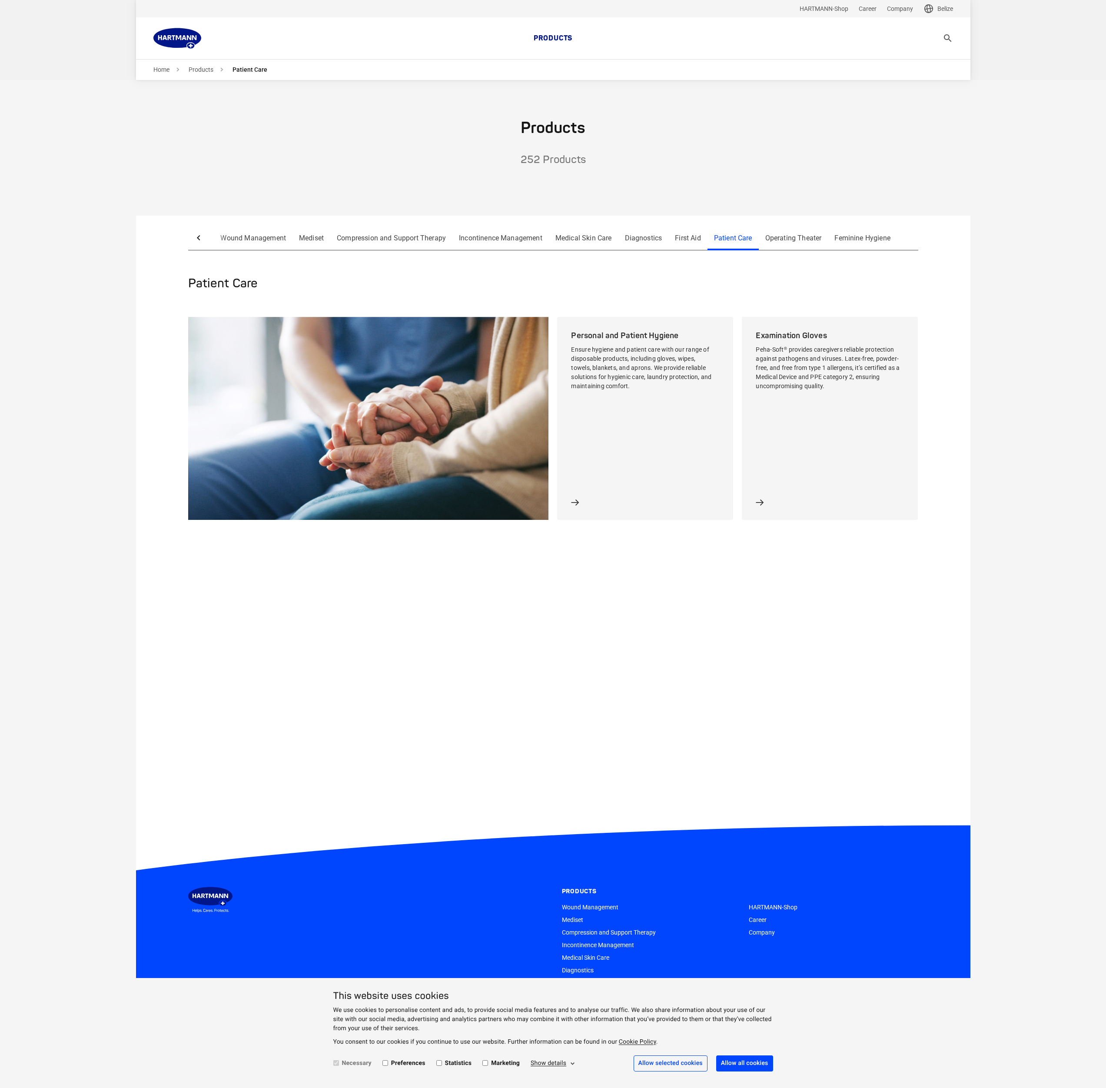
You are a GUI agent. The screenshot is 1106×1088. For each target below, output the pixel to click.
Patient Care (733, 238)
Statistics (458, 1063)
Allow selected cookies (670, 1063)
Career (868, 8)
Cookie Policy (637, 1041)
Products (553, 38)
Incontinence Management (500, 238)
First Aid (688, 238)
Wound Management (253, 238)
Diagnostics (643, 238)
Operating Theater (793, 238)
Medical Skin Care (583, 238)
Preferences (408, 1063)
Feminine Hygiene (862, 238)
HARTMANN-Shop (824, 8)
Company (900, 8)
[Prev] (198, 238)
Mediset (311, 238)
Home (161, 69)
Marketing (505, 1063)
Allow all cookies (744, 1063)
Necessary (357, 1063)
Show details (548, 1063)
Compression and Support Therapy (391, 238)
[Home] (177, 38)
